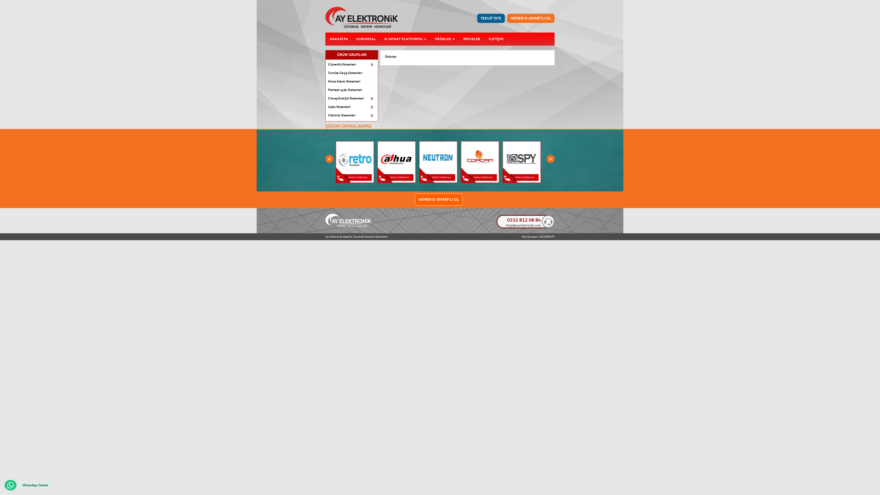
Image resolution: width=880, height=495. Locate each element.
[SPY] (522, 182)
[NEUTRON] (438, 182)
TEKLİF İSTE (491, 18)
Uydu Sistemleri (339, 107)
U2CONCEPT (547, 236)
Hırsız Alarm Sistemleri (344, 82)
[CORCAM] (480, 182)
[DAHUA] (396, 182)
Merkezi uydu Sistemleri (345, 90)
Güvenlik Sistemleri (342, 65)
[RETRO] (355, 182)
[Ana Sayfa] (361, 27)
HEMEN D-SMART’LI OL (531, 18)
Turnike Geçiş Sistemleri (345, 73)
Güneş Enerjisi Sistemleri (346, 98)
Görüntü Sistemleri (341, 115)
